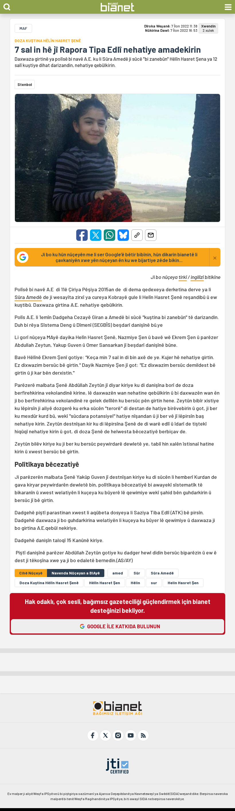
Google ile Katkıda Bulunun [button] (123, 626)
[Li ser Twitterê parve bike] (95, 235)
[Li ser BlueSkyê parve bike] (123, 235)
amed (117, 572)
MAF (23, 28)
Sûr (137, 572)
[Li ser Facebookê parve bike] (82, 235)
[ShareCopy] (137, 235)
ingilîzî (197, 277)
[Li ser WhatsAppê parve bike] (109, 235)
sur (154, 582)
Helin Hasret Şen (183, 582)
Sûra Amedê (28, 297)
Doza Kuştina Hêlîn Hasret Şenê (49, 582)
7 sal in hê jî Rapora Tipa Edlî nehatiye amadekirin (108, 49)
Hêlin (135, 582)
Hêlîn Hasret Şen (104, 582)
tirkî (183, 277)
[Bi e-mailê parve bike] (150, 235)
